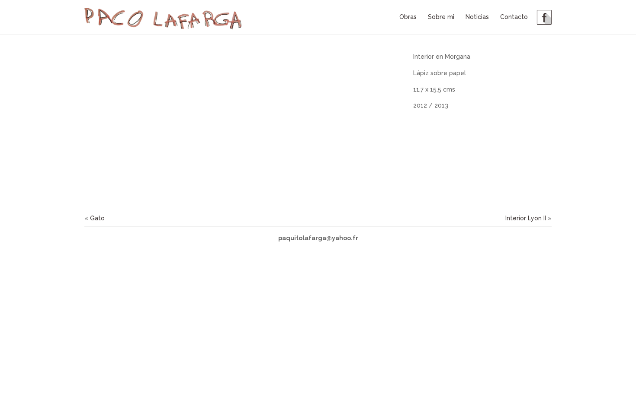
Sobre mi (441, 16)
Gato (97, 218)
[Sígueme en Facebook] (544, 22)
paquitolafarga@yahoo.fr (318, 238)
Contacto (514, 16)
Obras (408, 16)
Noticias (477, 16)
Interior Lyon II (525, 218)
